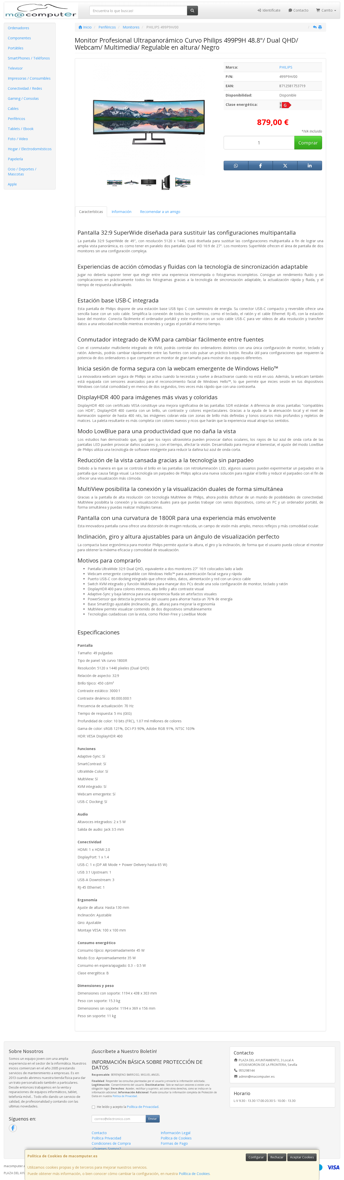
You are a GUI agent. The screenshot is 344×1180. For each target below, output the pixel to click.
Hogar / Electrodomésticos (30, 148)
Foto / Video (18, 138)
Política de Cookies (194, 1173)
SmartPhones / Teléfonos (29, 58)
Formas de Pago (174, 1143)
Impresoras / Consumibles (29, 78)
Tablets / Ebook (20, 128)
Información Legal (175, 1132)
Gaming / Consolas (23, 98)
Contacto (300, 10)
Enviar (152, 1118)
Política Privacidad (106, 1138)
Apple (12, 184)
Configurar (256, 1157)
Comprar (308, 143)
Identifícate (271, 10)
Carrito (327, 10)
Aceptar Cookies (302, 1157)
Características (91, 211)
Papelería (15, 159)
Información (121, 211)
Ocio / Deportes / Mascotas (22, 171)
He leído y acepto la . (128, 1107)
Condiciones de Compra (111, 1143)
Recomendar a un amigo (160, 211)
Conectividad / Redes (25, 88)
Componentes (19, 38)
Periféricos (16, 118)
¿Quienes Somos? (106, 1148)
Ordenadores (18, 27)
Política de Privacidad (125, 1096)
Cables (13, 108)
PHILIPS (285, 67)
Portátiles (15, 48)
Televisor (15, 68)
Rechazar (277, 1157)
